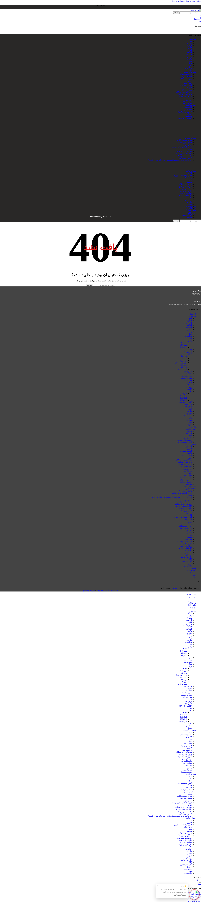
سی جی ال (187, 380)
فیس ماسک (187, 83)
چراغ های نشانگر (185, 184)
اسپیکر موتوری (186, 85)
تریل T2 (184, 358)
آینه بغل (189, 76)
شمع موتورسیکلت (185, 142)
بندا (190, 63)
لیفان (190, 409)
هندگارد (189, 484)
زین (190, 535)
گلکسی (193, 568)
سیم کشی (188, 539)
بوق (190, 79)
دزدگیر (189, 114)
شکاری (189, 382)
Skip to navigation (179, 1)
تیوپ (190, 149)
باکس (189, 453)
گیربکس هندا (191, 570)
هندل (190, 564)
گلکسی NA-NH (185, 402)
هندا (190, 41)
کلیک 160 (183, 398)
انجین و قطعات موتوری (183, 175)
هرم (194, 575)
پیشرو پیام (188, 352)
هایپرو (189, 59)
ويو (195, 577)
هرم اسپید (188, 416)
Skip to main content (193, 1)
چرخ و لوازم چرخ (185, 186)
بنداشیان (188, 68)
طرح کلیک (183, 394)
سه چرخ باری (186, 378)
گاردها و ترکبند (186, 211)
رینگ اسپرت (187, 471)
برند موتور (192, 316)
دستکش (188, 116)
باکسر (189, 57)
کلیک (190, 391)
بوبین (190, 180)
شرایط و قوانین (89, 590)
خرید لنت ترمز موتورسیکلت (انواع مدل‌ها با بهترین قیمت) (170, 160)
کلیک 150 (183, 396)
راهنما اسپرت (186, 101)
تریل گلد (184, 367)
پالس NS (183, 347)
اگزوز (189, 173)
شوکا (190, 385)
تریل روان (183, 360)
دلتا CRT (188, 374)
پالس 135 (183, 343)
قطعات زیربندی (186, 193)
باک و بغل (188, 178)
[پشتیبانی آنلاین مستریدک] (194, 894)
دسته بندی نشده (190, 486)
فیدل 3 (189, 387)
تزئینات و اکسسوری (188, 444)
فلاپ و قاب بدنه (185, 191)
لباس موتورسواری (185, 112)
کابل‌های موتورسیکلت (183, 153)
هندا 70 (189, 43)
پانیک (190, 349)
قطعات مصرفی (190, 488)
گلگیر (190, 559)
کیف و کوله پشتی (185, 118)
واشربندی (188, 566)
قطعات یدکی (191, 513)
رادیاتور (189, 202)
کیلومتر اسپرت (186, 98)
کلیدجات (188, 197)
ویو (190, 422)
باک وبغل (192, 314)
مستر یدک (174, 588)
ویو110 (189, 424)
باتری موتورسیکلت (184, 140)
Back (190, 614)
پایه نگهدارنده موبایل (184, 92)
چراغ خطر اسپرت (185, 96)
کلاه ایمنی (188, 107)
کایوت (189, 389)
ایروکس (189, 54)
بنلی (190, 70)
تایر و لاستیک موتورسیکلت (182, 147)
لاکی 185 (188, 405)
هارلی (189, 65)
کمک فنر (188, 200)
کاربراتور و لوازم (185, 195)
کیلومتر (189, 209)
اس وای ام (187, 50)
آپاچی (190, 48)
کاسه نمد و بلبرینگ (185, 156)
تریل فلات (183, 365)
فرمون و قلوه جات (184, 189)
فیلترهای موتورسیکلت (183, 151)
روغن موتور (187, 145)
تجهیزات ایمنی (191, 429)
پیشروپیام (192, 427)
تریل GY (183, 356)
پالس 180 (183, 345)
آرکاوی (189, 46)
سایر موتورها (187, 376)
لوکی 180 (188, 407)
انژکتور (189, 52)
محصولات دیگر (186, 480)
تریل (190, 354)
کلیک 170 (183, 400)
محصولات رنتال (186, 74)
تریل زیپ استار (181, 363)
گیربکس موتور (186, 215)
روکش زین (187, 103)
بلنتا (190, 61)
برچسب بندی (187, 90)
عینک (190, 81)
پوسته (189, 182)
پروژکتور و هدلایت (185, 94)
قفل (190, 109)
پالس (190, 341)
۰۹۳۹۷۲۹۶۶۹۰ (195, 294)
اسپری (189, 87)
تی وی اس (188, 371)
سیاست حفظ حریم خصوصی (107, 590)
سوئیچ (189, 217)
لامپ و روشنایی (185, 158)
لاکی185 (193, 572)
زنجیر (190, 204)
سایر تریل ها (182, 369)
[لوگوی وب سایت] (196, 10)
